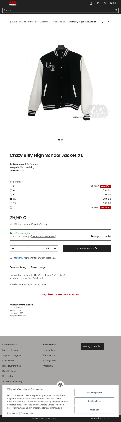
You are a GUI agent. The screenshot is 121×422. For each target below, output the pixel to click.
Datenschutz (27, 413)
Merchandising (27, 167)
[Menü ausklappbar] (3, 2)
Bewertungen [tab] (39, 267)
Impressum (12, 413)
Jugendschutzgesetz (12, 355)
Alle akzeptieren (94, 392)
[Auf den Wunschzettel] (105, 37)
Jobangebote (49, 360)
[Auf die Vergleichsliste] (97, 37)
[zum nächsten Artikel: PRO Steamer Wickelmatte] (108, 22)
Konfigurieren (94, 401)
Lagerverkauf (49, 350)
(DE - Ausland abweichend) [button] (43, 236)
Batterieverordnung (11, 366)
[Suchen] (116, 10)
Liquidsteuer (8, 360)
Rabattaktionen (9, 371)
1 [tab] (59, 140)
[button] (91, 3)
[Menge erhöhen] (54, 248)
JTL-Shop (105, 418)
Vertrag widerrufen (92, 346)
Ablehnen (94, 409)
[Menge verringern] (13, 248)
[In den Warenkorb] (12, 30)
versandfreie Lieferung (35, 224)
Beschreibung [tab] (18, 267)
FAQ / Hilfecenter (10, 350)
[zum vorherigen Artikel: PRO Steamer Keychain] (102, 22)
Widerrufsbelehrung (12, 381)
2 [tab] (62, 140)
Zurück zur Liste (19, 22)
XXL (62, 203)
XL (62, 198)
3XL (62, 207)
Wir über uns (49, 355)
